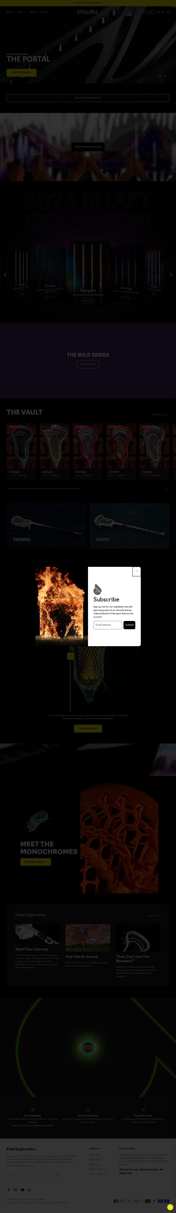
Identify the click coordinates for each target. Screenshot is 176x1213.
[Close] (137, 571)
